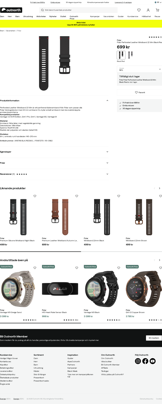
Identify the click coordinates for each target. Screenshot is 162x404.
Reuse (157, 16)
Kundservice (132, 16)
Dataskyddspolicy (7, 374)
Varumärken (108, 16)
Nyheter (53, 16)
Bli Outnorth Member (110, 365)
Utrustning (28, 16)
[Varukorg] (157, 10)
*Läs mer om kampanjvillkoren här (80, 375)
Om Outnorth (107, 358)
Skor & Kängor (40, 374)
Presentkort (39, 378)
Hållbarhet (146, 16)
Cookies (159, 399)
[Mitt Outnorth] (148, 10)
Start (2, 31)
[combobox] (78, 10)
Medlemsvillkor (6, 381)
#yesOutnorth (73, 361)
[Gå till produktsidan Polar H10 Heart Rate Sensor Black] (60, 289)
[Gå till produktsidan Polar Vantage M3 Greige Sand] (18, 289)
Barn (17, 16)
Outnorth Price (74, 17)
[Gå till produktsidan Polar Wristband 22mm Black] (102, 217)
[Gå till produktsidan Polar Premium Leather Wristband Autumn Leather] (60, 217)
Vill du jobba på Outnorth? (112, 374)
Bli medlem (154, 338)
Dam (2, 16)
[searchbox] (81, 10)
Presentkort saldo (41, 381)
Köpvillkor (4, 365)
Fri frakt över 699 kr (37, 2)
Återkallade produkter (9, 378)
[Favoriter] (139, 10)
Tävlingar (105, 371)
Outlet (63, 16)
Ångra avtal (5, 384)
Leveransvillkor (6, 371)
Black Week (72, 371)
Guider (121, 16)
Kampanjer (95, 16)
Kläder (36, 371)
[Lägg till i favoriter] (35, 196)
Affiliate (104, 368)
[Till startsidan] (11, 10)
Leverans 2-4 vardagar (123, 2)
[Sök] (41, 10)
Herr (10, 16)
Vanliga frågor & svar (9, 358)
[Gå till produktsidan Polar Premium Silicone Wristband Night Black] (18, 217)
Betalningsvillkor (7, 368)
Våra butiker (106, 361)
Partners (71, 365)
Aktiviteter (41, 16)
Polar (19, 31)
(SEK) (5, 399)
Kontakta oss (5, 361)
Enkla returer (55, 2)
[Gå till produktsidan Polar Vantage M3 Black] (102, 289)
